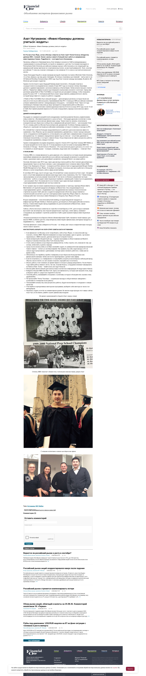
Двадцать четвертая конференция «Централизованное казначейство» (108, 135)
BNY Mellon (39, 506)
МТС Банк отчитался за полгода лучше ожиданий (108, 81)
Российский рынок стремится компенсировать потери (48, 588)
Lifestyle (62, 21)
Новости (101, 21)
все (119, 95)
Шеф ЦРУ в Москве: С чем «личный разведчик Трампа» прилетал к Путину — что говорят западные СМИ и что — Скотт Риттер (108, 189)
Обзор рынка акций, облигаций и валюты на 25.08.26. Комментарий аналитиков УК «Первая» (55, 605)
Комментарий (28, 525)
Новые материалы (104, 39)
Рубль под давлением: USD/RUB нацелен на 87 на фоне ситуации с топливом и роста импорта (54, 624)
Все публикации (34, 640)
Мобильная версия (98, 674)
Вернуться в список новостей (45, 510)
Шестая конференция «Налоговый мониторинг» (109, 129)
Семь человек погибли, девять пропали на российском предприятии (108, 215)
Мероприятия (81, 21)
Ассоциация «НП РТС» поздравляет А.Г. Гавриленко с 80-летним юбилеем (109, 171)
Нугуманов (31, 506)
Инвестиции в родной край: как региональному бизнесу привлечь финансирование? (108, 149)
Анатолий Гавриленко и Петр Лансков (113, 111)
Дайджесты (44, 21)
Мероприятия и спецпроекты (108, 125)
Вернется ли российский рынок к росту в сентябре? (47, 553)
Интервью (119, 21)
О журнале (57, 658)
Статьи (25, 21)
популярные (116, 39)
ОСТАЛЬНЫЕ (101, 87)
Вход (121, 9)
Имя (25, 520)
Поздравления (102, 166)
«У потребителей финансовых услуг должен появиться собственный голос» (108, 101)
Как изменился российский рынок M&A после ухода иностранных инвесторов (108, 142)
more (48, 561)
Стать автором (112, 9)
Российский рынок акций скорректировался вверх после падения (54, 568)
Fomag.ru (31, 7)
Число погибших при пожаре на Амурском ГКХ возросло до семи (108, 223)
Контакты (57, 660)
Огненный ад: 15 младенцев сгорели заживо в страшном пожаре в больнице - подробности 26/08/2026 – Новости (108, 201)
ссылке (115, 667)
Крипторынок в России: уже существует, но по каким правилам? (106, 155)
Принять (130, 669)
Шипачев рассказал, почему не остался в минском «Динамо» (108, 209)
